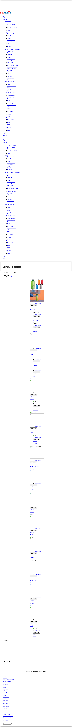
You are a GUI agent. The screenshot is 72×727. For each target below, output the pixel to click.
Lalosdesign (10, 674)
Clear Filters (11, 276)
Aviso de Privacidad (65, 667)
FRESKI (32, 399)
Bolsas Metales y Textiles (10, 81)
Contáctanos (5, 692)
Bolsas (8, 83)
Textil (8, 122)
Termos (8, 100)
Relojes (8, 43)
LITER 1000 (32, 433)
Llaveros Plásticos (10, 62)
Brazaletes (9, 130)
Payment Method (6, 705)
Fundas (8, 124)
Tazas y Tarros (10, 98)
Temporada (5, 135)
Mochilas (9, 89)
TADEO (32, 603)
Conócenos (5, 18)
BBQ (8, 106)
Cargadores (9, 70)
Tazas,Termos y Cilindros (10, 92)
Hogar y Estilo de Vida (9, 102)
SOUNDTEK (33, 580)
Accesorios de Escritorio (12, 33)
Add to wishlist (34, 305)
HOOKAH (35, 410)
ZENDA (35, 637)
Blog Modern (5, 684)
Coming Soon (5, 689)
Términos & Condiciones (64, 669)
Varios (8, 125)
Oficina (6, 32)
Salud (8, 79)
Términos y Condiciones (8, 716)
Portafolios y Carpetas (11, 45)
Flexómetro (9, 54)
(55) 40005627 (69, 9)
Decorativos (9, 121)
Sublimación (7, 117)
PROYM (32, 512)
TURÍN (31, 626)
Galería (67, 664)
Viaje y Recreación (9, 127)
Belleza (8, 75)
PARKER (32, 489)
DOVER (35, 365)
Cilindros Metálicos (11, 95)
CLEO (31, 354)
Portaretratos (10, 111)
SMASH (32, 557)
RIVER (31, 535)
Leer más (32, 307)
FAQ (3, 694)
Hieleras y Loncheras (11, 86)
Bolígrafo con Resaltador (12, 27)
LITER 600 (35, 444)
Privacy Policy (6, 706)
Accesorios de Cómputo (12, 67)
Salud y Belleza (8, 71)
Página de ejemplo (6, 703)
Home (4, 16)
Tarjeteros (9, 46)
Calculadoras (9, 37)
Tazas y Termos (10, 119)
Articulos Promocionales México (9, 679)
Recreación (9, 132)
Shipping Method (6, 709)
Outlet (4, 133)
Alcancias (9, 114)
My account (5, 698)
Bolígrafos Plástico (11, 24)
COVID (8, 73)
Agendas (9, 35)
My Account (5, 720)
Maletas (8, 87)
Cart (3, 686)
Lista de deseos (6, 697)
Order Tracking (6, 700)
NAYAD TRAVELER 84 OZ (36, 466)
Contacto (4, 136)
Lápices (8, 30)
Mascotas (9, 110)
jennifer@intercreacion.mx (66, 4)
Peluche (8, 113)
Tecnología (7, 64)
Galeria (4, 695)
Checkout (5, 687)
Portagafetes (10, 41)
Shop (4, 711)
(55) (4, 647)
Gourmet (9, 108)
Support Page (5, 713)
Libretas (9, 38)
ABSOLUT (32, 309)
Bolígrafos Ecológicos (11, 29)
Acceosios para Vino (11, 51)
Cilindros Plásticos (11, 97)
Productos (5, 19)
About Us (5, 678)
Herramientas (10, 56)
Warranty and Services (7, 717)
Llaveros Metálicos (11, 60)
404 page (4, 676)
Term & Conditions (7, 714)
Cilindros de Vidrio (11, 94)
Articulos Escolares (11, 48)
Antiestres (9, 76)
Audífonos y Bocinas (11, 68)
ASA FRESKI (36, 320)
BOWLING (35, 331)
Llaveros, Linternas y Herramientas (12, 49)
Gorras (8, 84)
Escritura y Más (8, 21)
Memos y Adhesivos (11, 40)
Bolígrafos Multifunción (12, 25)
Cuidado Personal (10, 78)
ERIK (34, 376)
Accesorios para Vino (11, 105)
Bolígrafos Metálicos (11, 22)
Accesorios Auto (10, 52)
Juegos (8, 116)
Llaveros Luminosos (11, 59)
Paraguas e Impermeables (12, 90)
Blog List (4, 682)
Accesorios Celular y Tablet (12, 65)
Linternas (9, 57)
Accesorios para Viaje (11, 129)
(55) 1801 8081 (69, 6)
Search (4, 721)
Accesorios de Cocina (11, 103)
